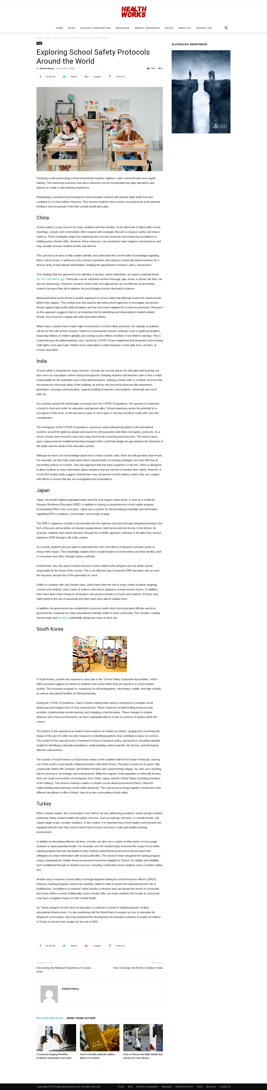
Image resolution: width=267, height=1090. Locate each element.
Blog (71, 28)
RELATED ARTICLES (50, 1018)
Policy (169, 28)
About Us (184, 28)
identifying (64, 617)
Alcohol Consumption (95, 28)
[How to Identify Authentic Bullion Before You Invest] (100, 1037)
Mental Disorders (147, 28)
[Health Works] (133, 12)
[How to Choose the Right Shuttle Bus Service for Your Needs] (143, 1037)
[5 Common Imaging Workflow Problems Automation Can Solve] (56, 1037)
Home (59, 28)
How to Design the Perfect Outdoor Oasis (138, 967)
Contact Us (203, 28)
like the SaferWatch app (50, 279)
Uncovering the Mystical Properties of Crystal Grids (63, 969)
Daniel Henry (47, 68)
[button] (226, 28)
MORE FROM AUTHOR (81, 1018)
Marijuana (123, 28)
